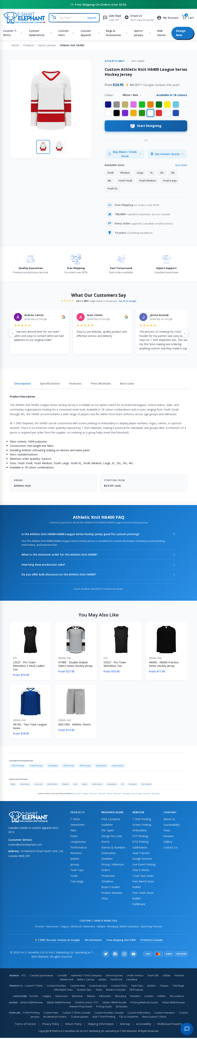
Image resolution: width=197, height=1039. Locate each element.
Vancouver (93, 793)
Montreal (101, 793)
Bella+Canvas (24, 784)
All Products (136, 989)
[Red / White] (158, 113)
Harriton (179, 975)
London (148, 996)
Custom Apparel (86, 33)
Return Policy (73, 1024)
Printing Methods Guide (144, 1002)
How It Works (140, 870)
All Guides (122, 1006)
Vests (99, 989)
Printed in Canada (151, 940)
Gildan (13, 784)
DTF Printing (68, 766)
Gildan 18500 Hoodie (114, 1002)
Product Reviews (111, 893)
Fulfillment (138, 904)
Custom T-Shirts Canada (76, 1012)
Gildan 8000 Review (173, 1002)
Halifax (161, 996)
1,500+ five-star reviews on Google (57, 940)
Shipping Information (101, 1024)
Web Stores (161, 33)
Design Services (142, 858)
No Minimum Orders (55, 1016)
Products (28, 45)
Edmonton (117, 793)
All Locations (177, 996)
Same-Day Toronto (151, 926)
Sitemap (125, 1024)
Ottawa (109, 793)
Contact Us (170, 847)
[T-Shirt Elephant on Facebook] (115, 954)
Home (15, 45)
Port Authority (146, 784)
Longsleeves (78, 841)
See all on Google (127, 301)
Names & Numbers (113, 847)
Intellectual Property (169, 1024)
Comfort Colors (52, 784)
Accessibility (143, 1024)
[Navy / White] (108, 104)
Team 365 (153, 975)
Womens (76, 853)
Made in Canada (115, 989)
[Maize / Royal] (167, 104)
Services (138, 812)
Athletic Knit (66, 979)
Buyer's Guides (110, 887)
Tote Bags (76, 881)
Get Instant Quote (167, 154)
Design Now (181, 33)
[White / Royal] (167, 113)
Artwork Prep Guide (80, 1006)
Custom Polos (119, 985)
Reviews (169, 836)
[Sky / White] (175, 104)
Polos (74, 836)
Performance (78, 847)
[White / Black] (108, 113)
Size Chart (181, 165)
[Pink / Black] (133, 104)
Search (91, 17)
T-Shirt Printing (17, 766)
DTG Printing (85, 766)
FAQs (104, 898)
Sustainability (172, 824)
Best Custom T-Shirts (154, 1016)
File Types (107, 830)
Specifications (50, 383)
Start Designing (149, 126)
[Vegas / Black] (125, 104)
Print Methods (101, 383)
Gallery (168, 841)
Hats (73, 830)
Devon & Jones (114, 975)
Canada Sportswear (41, 975)
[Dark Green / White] (158, 104)
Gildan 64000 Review (59, 1002)
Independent (111, 784)
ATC (122, 784)
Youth (74, 876)
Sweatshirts (77, 824)
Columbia (131, 979)
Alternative (133, 784)
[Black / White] (116, 113)
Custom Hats (63, 33)
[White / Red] (150, 113)
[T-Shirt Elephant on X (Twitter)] (105, 954)
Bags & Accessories (113, 33)
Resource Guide (112, 812)
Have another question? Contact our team (98, 588)
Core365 (62, 975)
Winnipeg (126, 793)
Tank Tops (77, 870)
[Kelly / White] (142, 113)
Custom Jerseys (98, 985)
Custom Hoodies (56, 985)
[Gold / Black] (133, 113)
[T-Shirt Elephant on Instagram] (124, 954)
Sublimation (101, 766)
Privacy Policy (50, 1024)
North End (116, 979)
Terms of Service (25, 1024)
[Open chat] (187, 1029)
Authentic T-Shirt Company (86, 975)
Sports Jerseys (138, 33)
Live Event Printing (143, 864)
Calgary (85, 793)
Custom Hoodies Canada (109, 1012)
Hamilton (146, 793)
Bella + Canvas (85, 979)
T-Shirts (75, 819)
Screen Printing (36, 766)
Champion (65, 784)
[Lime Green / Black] (142, 104)
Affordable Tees (63, 989)
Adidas (84, 784)
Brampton (155, 793)
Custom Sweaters (164, 1012)
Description (22, 383)
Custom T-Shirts (10, 33)
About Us (169, 819)
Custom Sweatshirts (36, 33)
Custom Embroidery (139, 1012)
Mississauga (136, 793)
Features (75, 383)
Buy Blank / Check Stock (125, 154)
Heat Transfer (117, 766)
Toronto (78, 793)
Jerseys (74, 864)
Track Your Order (143, 876)
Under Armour (97, 784)
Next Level (38, 784)
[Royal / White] (175, 113)
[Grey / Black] (116, 104)
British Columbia (129, 926)
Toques (164, 985)
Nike (75, 784)
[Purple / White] (125, 113)
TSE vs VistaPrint (128, 1016)
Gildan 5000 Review (31, 1002)
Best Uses (127, 383)
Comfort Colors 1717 (86, 1002)
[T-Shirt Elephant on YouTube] (133, 954)
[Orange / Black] (150, 104)
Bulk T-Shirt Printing (104, 1016)
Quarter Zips (84, 989)
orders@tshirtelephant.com (25, 844)
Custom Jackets (79, 1016)
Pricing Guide (104, 1006)
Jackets (74, 858)
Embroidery (52, 766)
